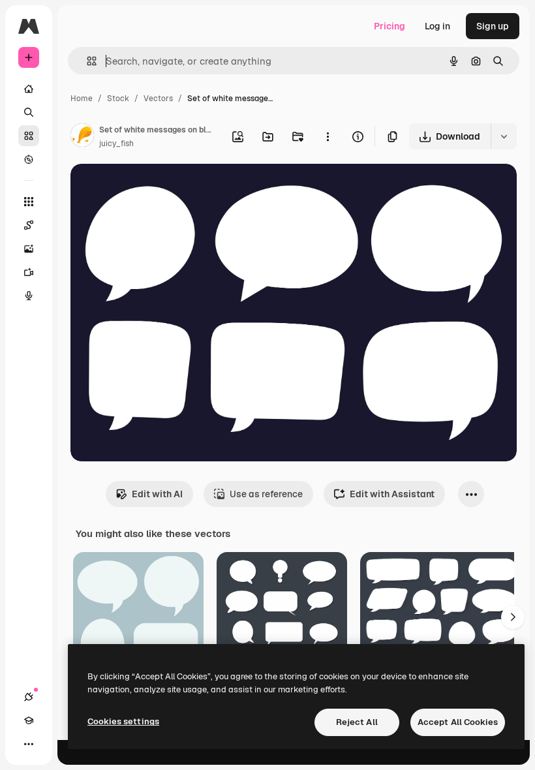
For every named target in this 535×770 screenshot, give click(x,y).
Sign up (492, 26)
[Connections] (28, 696)
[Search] (28, 112)
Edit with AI (157, 494)
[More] (28, 743)
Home (81, 98)
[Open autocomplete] (86, 61)
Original (154, 189)
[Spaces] (28, 225)
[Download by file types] (504, 136)
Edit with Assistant (392, 494)
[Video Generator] (28, 272)
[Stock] (28, 135)
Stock (118, 98)
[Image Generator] (28, 248)
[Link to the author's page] (82, 137)
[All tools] (28, 201)
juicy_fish (116, 143)
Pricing (389, 26)
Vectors (158, 98)
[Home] (28, 88)
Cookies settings (123, 721)
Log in (437, 26)
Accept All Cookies (458, 722)
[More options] (327, 136)
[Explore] (28, 159)
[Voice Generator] (28, 295)
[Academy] (28, 720)
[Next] (513, 617)
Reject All (357, 722)
